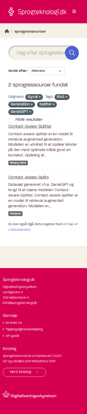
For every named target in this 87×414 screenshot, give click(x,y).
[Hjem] (7, 32)
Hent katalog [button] (20, 372)
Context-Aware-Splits (28, 178)
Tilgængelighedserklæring (24, 329)
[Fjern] (40, 97)
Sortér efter (17, 71)
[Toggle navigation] (74, 11)
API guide (12, 336)
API (65, 224)
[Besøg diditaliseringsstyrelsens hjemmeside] (29, 394)
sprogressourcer (30, 32)
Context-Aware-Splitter (30, 127)
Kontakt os (14, 323)
